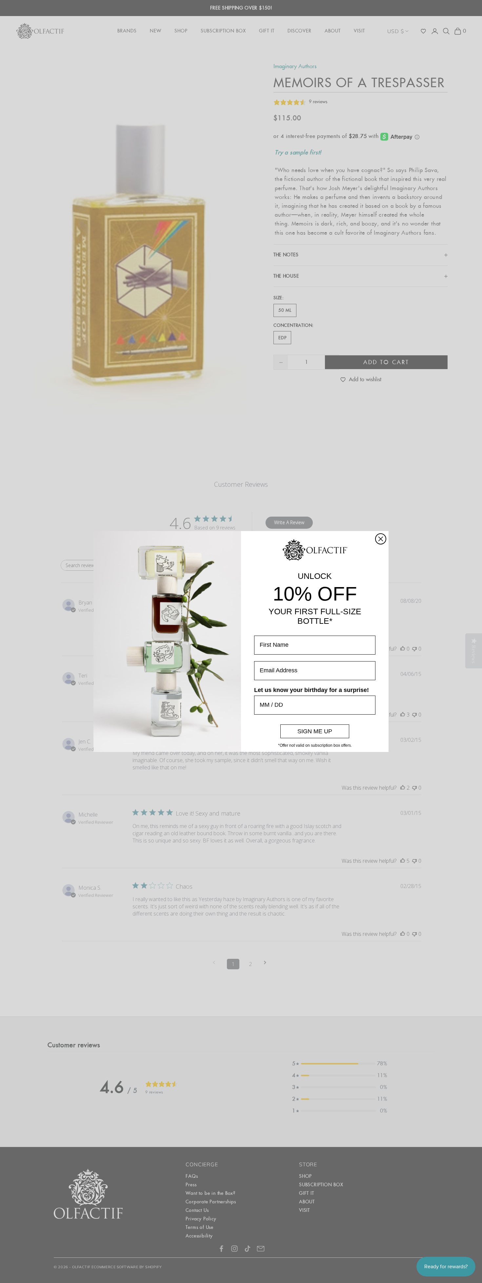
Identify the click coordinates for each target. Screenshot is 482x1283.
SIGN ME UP (314, 731)
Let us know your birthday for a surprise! (311, 690)
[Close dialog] (380, 539)
